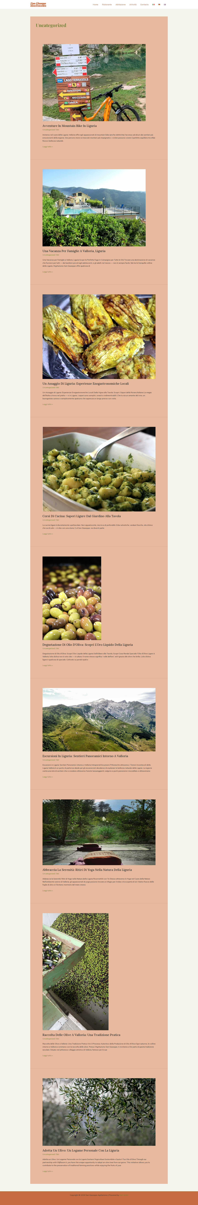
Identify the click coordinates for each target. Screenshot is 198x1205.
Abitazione (121, 4)
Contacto (144, 4)
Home (95, 4)
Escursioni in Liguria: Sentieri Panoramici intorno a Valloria (85, 756)
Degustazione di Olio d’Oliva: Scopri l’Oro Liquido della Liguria (88, 645)
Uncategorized (49, 129)
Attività (132, 4)
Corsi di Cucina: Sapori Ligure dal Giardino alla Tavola (82, 516)
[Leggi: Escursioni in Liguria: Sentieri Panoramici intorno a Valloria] (99, 719)
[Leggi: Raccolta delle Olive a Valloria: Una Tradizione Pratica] (76, 971)
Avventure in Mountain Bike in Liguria (70, 126)
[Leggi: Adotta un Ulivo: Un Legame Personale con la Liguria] (99, 1112)
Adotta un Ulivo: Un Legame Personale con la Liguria (81, 1150)
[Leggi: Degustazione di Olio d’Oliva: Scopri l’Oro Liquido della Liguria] (72, 598)
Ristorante (107, 4)
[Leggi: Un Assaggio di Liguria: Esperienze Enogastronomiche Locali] (99, 336)
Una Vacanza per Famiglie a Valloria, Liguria (74, 251)
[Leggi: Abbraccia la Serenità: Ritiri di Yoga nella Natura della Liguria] (99, 832)
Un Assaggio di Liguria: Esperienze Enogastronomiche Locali (86, 383)
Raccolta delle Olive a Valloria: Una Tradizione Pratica (81, 1035)
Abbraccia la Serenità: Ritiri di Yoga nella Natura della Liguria (87, 870)
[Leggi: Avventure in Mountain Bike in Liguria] (94, 82)
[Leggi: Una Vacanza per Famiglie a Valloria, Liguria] (94, 207)
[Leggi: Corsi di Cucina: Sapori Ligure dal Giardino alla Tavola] (99, 469)
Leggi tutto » (48, 146)
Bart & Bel (124, 1195)
